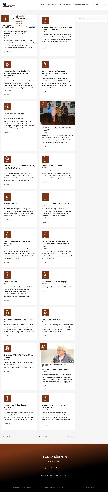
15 (46, 437)
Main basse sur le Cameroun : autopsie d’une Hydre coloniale (55, 72)
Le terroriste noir (11, 281)
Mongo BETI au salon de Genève (55, 369)
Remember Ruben (11, 203)
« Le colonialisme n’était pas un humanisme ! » (17, 242)
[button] (44, 5)
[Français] (103, 5)
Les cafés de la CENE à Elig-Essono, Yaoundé (56, 129)
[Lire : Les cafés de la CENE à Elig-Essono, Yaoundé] (57, 113)
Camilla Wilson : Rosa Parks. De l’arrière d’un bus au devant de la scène (55, 243)
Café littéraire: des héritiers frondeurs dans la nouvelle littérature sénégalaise (15, 33)
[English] (102, 5)
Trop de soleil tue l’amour (52, 165)
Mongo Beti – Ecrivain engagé (54, 281)
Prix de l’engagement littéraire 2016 (19, 319)
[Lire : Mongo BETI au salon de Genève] (57, 354)
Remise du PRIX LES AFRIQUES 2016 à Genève (19, 356)
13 (39, 437)
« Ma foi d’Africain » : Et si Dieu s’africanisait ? (55, 406)
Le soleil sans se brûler (51, 319)
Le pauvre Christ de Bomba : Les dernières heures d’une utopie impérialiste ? (17, 73)
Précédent (5, 437)
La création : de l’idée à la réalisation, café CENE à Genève (19, 166)
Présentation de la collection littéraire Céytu (15, 406)
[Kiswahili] (104, 5)
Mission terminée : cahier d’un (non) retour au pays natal (57, 28)
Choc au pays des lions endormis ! (56, 203)
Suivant (71, 437)
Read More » (7, 52)
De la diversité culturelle (14, 113)
